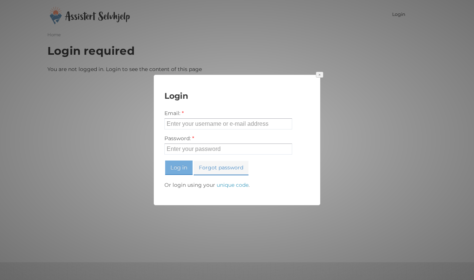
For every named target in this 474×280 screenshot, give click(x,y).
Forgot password (221, 167)
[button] (319, 75)
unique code (232, 185)
